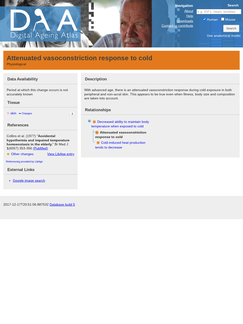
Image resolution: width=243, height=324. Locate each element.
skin (13, 113)
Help (189, 16)
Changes (27, 113)
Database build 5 (62, 204)
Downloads (185, 21)
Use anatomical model (223, 35)
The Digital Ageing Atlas (47, 23)
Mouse (229, 19)
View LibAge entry (60, 154)
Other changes (22, 154)
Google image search (29, 180)
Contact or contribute (177, 26)
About (188, 11)
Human (212, 19)
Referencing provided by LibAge (24, 161)
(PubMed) (40, 148)
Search (231, 28)
